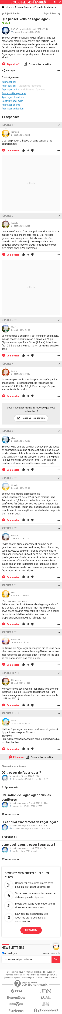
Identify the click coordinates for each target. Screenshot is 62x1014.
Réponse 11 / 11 (10, 713)
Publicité (38, 972)
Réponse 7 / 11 (10, 528)
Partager (11, 70)
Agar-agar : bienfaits (13, 97)
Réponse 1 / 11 (10, 125)
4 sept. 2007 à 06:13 (20, 595)
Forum (10, 7)
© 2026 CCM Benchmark (46, 978)
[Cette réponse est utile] (23, 150)
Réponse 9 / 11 (10, 632)
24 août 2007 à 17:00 (20, 441)
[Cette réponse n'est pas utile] (33, 150)
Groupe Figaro (28, 978)
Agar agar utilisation (13, 108)
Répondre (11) (13, 64)
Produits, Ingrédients (45, 7)
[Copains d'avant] (16, 1004)
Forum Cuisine (24, 7)
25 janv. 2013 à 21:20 (30, 32)
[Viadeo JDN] (45, 1004)
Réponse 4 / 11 (10, 363)
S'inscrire (31, 930)
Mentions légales (12, 978)
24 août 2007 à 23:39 (20, 488)
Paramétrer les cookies (36, 975)
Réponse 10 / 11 (10, 673)
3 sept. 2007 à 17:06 (20, 538)
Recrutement (49, 972)
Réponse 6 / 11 (10, 478)
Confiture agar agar (12, 100)
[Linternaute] (16, 997)
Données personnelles (15, 975)
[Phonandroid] (45, 1010)
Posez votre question (39, 64)
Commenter (12, 150)
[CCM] (16, 991)
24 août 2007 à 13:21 (20, 226)
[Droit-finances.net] (45, 998)
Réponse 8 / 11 (10, 585)
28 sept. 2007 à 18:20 (20, 683)
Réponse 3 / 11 (10, 320)
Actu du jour (11, 953)
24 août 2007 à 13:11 (20, 135)
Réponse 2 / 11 (10, 215)
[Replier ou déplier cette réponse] (58, 124)
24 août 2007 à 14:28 (20, 374)
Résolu (7, 23)
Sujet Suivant (50, 13)
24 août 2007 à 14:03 (20, 330)
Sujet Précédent (13, 13)
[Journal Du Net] (45, 991)
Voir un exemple (51, 953)
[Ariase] (16, 1010)
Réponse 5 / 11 (10, 431)
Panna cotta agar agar (14, 93)
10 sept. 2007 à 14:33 (20, 642)
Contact (29, 972)
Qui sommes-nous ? (15, 972)
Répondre (18, 757)
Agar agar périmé (11, 104)
